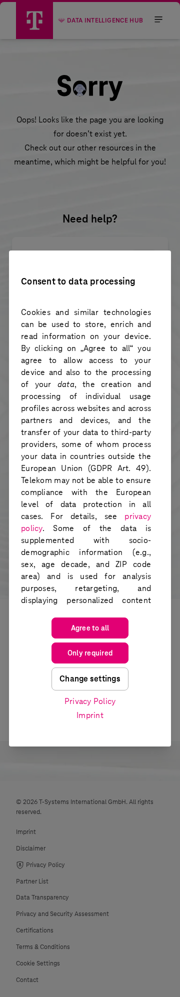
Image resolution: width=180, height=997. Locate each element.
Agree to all (90, 628)
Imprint (90, 715)
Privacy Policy (90, 701)
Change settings (90, 679)
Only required (90, 653)
